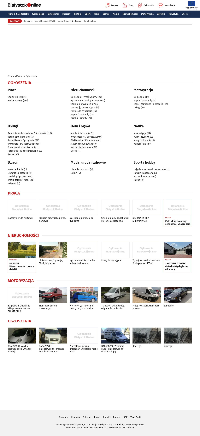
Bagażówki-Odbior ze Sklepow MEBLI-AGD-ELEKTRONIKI (19, 308)
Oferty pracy (14, 97)
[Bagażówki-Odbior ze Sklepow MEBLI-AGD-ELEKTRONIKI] (22, 295)
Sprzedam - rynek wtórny (84, 97)
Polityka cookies (86, 424)
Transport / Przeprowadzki (22, 143)
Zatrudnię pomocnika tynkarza (81, 219)
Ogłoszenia (149, 5)
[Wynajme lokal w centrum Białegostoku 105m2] (147, 250)
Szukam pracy (15, 100)
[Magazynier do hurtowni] (22, 208)
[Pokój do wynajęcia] (115, 250)
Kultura (77, 14)
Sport (87, 14)
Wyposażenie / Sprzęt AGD (85, 136)
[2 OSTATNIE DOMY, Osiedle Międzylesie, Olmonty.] (178, 250)
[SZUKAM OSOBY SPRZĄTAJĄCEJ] (147, 208)
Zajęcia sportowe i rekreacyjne (150, 169)
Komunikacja (169, 5)
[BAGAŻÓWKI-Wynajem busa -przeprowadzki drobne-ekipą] (115, 336)
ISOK (125, 417)
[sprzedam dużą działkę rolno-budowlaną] (84, 250)
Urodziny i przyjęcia (18, 176)
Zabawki (12, 183)
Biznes (106, 14)
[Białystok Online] (24, 5)
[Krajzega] (147, 336)
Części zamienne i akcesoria (148, 104)
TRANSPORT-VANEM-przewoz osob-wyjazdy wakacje (19, 349)
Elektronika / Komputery (84, 140)
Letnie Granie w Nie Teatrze (69, 21)
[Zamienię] (178, 295)
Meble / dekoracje (80, 133)
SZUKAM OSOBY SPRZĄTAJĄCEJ (141, 219)
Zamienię (169, 305)
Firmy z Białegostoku (18, 14)
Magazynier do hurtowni (20, 218)
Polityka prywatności (66, 424)
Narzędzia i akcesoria (82, 147)
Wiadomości (38, 14)
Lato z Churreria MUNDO (45, 21)
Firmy (131, 5)
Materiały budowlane (82, 143)
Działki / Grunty (79, 118)
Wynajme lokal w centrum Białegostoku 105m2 (146, 261)
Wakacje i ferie (15, 169)
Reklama (75, 417)
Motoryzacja (147, 14)
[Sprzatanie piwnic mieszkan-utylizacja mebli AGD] (84, 336)
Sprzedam (139, 97)
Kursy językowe (141, 136)
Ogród (74, 150)
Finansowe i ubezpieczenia (22, 147)
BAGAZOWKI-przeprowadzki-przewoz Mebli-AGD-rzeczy (51, 349)
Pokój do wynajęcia (111, 260)
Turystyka (173, 14)
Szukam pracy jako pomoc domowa (52, 219)
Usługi (137, 107)
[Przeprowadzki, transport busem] (147, 295)
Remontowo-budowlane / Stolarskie (27, 133)
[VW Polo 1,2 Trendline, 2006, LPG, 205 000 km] (84, 295)
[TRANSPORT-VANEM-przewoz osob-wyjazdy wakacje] (22, 336)
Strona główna (15, 76)
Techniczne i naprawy (19, 136)
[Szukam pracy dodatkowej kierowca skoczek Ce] (115, 208)
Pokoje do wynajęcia (81, 111)
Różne (11, 154)
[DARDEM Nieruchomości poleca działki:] (22, 250)
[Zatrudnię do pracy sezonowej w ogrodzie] (178, 208)
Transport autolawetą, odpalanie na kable (113, 307)
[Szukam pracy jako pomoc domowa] (53, 208)
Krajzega (137, 346)
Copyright (101, 424)
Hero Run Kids (90, 21)
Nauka (116, 14)
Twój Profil (135, 417)
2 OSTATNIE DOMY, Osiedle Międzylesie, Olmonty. (176, 266)
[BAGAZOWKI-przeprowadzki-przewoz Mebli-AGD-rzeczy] (53, 336)
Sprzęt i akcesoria (143, 176)
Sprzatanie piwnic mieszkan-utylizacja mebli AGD (84, 349)
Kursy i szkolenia (142, 140)
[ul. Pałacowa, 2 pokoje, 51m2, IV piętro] (53, 250)
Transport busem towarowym (48, 307)
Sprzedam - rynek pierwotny (86, 100)
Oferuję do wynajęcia (82, 104)
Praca (96, 14)
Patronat (87, 417)
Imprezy (114, 5)
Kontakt (106, 417)
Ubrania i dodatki (80, 169)
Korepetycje (140, 133)
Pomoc (116, 417)
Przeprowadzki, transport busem (146, 307)
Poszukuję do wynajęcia (83, 107)
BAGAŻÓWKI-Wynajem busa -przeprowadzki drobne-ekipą (112, 349)
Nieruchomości (130, 14)
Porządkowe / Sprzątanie (21, 140)
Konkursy (28, 21)
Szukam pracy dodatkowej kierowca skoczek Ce (115, 219)
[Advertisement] (100, 49)
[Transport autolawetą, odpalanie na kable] (115, 295)
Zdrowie (161, 14)
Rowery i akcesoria (144, 173)
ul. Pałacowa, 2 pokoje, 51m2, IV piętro (51, 261)
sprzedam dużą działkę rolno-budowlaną (82, 261)
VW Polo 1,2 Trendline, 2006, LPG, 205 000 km (82, 307)
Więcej (185, 14)
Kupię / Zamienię (80, 114)
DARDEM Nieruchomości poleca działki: (21, 266)
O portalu (63, 417)
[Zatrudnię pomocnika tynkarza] (84, 208)
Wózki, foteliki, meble (19, 180)
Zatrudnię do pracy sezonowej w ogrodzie (177, 223)
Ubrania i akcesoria (18, 173)
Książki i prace (141, 143)
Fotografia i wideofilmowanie (23, 150)
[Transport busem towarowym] (53, 295)
